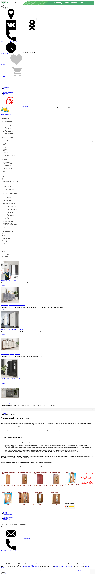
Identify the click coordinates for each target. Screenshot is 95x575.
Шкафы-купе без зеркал (9, 212)
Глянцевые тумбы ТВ (8, 131)
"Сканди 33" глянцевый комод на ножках (10, 354)
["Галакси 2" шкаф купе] (72, 483)
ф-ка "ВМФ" (5, 256)
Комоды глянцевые (7, 124)
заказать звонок (4, 53)
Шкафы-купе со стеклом (9, 220)
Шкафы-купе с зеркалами (9, 206)
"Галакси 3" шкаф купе (6, 492)
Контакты (5, 93)
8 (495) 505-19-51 (5, 550)
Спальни (5, 149)
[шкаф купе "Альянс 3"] (56, 503)
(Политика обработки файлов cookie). (63, 566)
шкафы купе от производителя (71, 466)
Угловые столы (6, 162)
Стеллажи (5, 152)
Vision (3, 251)
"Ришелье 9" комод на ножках (8, 403)
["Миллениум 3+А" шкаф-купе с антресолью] (56, 484)
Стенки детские (7, 191)
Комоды (5, 143)
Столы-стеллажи (7, 165)
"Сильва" (4, 245)
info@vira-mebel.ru (26, 538)
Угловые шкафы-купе (8, 221)
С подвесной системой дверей (10, 211)
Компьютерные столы (8, 166)
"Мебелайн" (5, 240)
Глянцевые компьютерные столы (11, 134)
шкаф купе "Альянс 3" (54, 492)
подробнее (3, 285)
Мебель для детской (8, 150)
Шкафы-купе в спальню (9, 217)
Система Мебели (6, 254)
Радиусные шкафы (7, 200)
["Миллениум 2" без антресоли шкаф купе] (8, 484)
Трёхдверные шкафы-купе (9, 203)
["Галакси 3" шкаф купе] (8, 503)
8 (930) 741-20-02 (13, 41)
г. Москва (24, 19)
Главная (5, 86)
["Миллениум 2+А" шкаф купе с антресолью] (24, 484)
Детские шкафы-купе (8, 195)
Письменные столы (7, 163)
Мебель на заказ (7, 94)
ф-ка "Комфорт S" (6, 258)
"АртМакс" (4, 234)
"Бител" (4, 235)
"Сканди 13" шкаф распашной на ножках (10, 378)
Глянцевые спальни (7, 128)
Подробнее (7, 485)
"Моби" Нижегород (7, 242)
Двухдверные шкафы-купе (9, 201)
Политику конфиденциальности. (31, 566)
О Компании (6, 87)
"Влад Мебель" (6, 238)
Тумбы (4, 144)
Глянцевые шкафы (7, 125)
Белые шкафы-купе (8, 218)
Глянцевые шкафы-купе (9, 207)
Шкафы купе (6, 140)
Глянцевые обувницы (8, 133)
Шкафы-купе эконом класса (10, 209)
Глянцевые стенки (7, 127)
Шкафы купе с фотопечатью (10, 224)
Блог (4, 88)
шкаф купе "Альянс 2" (38, 492)
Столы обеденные (7, 169)
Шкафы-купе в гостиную (9, 215)
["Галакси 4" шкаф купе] (24, 503)
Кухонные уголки (7, 156)
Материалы (6, 91)
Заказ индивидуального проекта (8, 280)
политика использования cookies (57, 570)
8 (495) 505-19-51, (5, 41)
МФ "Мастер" (5, 253)
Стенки (4, 146)
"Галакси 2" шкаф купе (70, 472)
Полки (4, 153)
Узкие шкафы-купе (7, 223)
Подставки (5, 173)
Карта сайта (3, 565)
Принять (3, 572)
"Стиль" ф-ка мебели (7, 250)
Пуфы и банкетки (7, 186)
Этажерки (5, 174)
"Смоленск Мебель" (7, 246)
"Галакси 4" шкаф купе (22, 492)
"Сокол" (4, 248)
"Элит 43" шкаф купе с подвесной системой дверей (13, 329)
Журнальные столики (8, 168)
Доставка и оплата (7, 89)
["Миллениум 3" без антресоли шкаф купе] (40, 484)
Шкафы (5, 141)
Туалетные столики (7, 176)
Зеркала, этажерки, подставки (10, 181)
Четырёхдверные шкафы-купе (10, 204)
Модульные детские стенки (10, 193)
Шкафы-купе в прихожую (9, 214)
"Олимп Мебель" (6, 243)
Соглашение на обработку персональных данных (78, 570)
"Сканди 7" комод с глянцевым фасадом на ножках (13, 305)
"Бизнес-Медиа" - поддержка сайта (29, 565)
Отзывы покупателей (8, 92)
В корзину (13, 485)
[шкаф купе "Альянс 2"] (40, 503)
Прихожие (5, 147)
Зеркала (5, 171)
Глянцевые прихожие (8, 130)
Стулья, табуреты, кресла (9, 155)
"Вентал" (4, 237)
